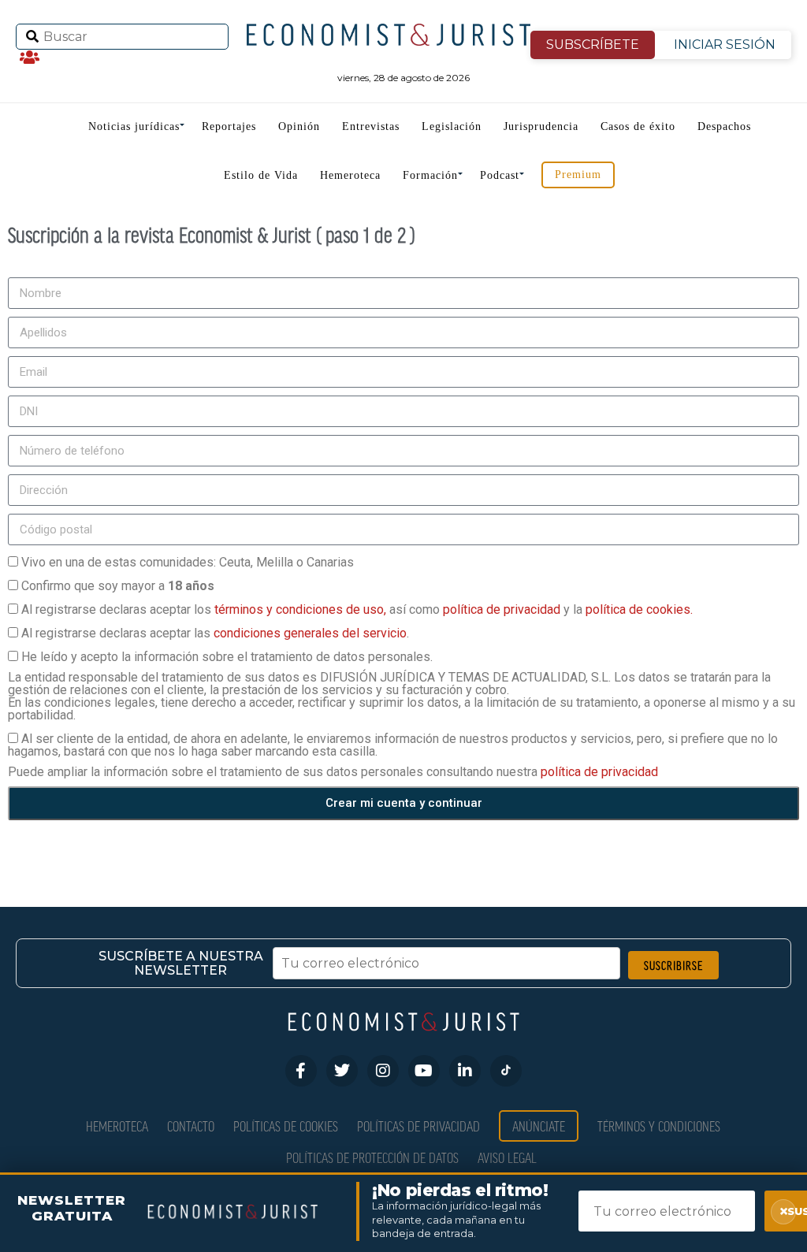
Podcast (499, 175)
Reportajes (229, 126)
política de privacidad (503, 609)
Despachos (724, 126)
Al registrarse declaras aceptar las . (215, 633)
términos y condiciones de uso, (301, 609)
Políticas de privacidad (418, 1125)
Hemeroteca (350, 175)
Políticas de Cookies (285, 1125)
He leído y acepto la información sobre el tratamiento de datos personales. (227, 656)
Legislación (452, 126)
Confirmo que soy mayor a (117, 585)
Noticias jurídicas (134, 126)
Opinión (299, 126)
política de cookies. (639, 609)
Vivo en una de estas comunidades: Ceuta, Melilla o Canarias (187, 562)
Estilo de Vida (261, 175)
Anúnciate (538, 1125)
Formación (430, 175)
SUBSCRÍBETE (592, 44)
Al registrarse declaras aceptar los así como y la (357, 609)
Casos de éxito (638, 126)
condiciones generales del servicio (310, 633)
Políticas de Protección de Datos (372, 1157)
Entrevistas (371, 126)
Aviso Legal (507, 1157)
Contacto (190, 1125)
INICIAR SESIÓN (724, 44)
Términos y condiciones (658, 1125)
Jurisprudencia (541, 126)
